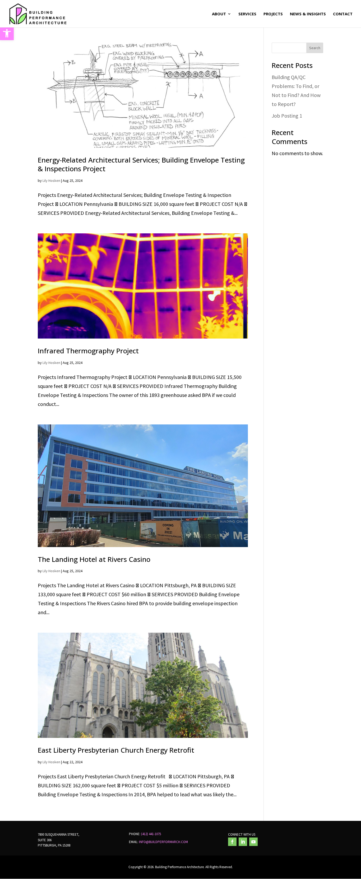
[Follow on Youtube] (253, 842)
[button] (7, 33)
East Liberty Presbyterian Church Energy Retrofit (116, 750)
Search (314, 47)
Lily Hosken (51, 180)
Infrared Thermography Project (88, 350)
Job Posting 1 (287, 115)
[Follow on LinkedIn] (243, 842)
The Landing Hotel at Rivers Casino (94, 559)
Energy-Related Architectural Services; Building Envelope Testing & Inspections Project (141, 164)
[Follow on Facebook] (232, 842)
